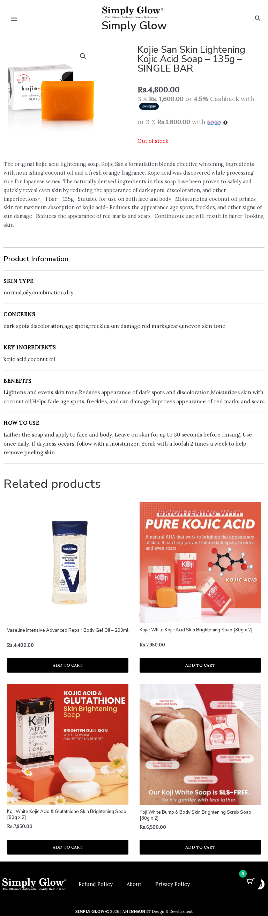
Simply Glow (134, 25)
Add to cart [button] (68, 665)
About (134, 884)
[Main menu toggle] (14, 19)
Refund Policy (96, 884)
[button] (258, 18)
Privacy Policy (172, 884)
